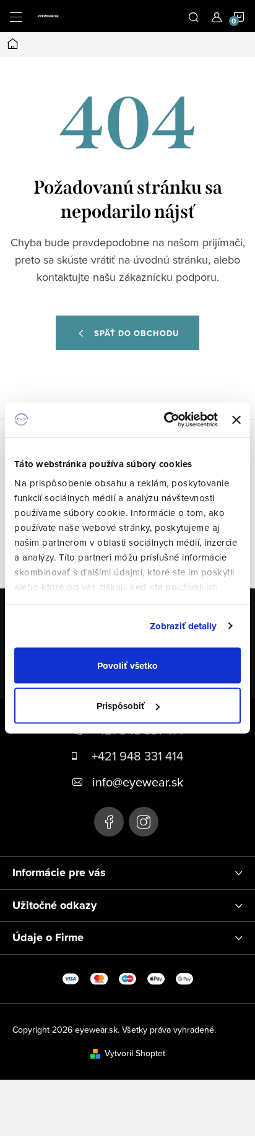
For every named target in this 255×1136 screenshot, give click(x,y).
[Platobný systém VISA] (70, 977)
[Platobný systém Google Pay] (184, 977)
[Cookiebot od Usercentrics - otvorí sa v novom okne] (165, 420)
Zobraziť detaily (183, 626)
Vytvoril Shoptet (135, 1053)
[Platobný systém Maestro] (127, 977)
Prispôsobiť (121, 706)
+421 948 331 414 (137, 756)
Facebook (109, 822)
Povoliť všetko (127, 665)
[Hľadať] (194, 16)
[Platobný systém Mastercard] (99, 977)
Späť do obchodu (136, 333)
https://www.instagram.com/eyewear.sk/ (143, 822)
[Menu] (16, 16)
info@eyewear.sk (137, 782)
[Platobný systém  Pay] (156, 977)
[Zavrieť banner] (236, 419)
